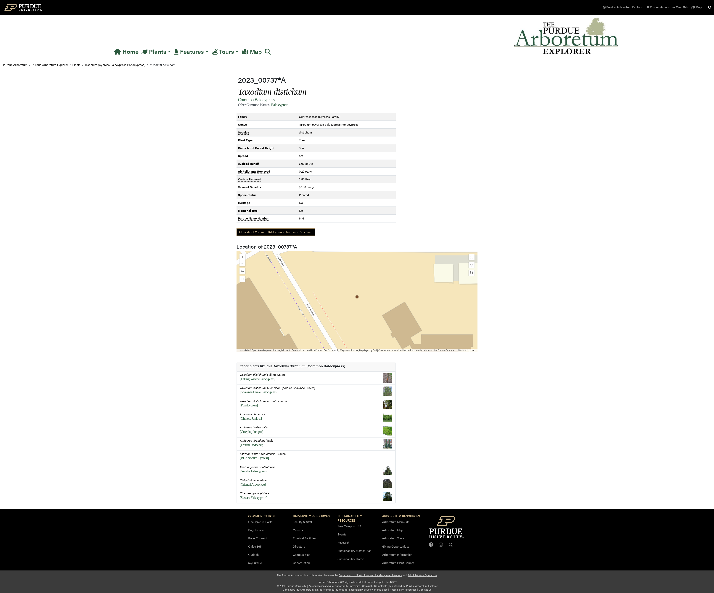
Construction (301, 563)
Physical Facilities (304, 538)
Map (698, 7)
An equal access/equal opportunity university (334, 586)
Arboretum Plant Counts (398, 563)
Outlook (253, 554)
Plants (156, 51)
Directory (299, 546)
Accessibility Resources (403, 589)
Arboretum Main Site (395, 522)
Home (130, 51)
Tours (226, 51)
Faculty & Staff (302, 522)
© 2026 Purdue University (291, 586)
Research (343, 542)
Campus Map (301, 554)
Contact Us (425, 589)
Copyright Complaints (374, 586)
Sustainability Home (350, 559)
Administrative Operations (422, 575)
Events (341, 534)
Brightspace (256, 530)
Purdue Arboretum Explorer (625, 7)
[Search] (267, 51)
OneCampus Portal (260, 522)
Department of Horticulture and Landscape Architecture (370, 575)
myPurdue (255, 563)
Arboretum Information (397, 554)
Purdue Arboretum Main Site (669, 7)
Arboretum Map (392, 530)
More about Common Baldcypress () (275, 232)
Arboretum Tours (393, 538)
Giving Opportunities (395, 546)
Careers (298, 530)
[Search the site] (710, 7)
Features (191, 51)
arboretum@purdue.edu (331, 589)
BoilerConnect (257, 538)
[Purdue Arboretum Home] (567, 36)
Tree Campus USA (349, 526)
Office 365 (255, 546)
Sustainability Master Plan (354, 551)
